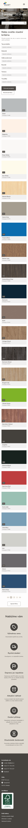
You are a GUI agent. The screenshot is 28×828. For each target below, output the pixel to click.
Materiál (4, 51)
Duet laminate (4, 18)
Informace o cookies (6, 818)
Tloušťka (4, 79)
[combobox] (14, 47)
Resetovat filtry (7, 92)
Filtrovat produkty (8, 88)
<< (8, 597)
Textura (3, 72)
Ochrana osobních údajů (7, 816)
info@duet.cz (11, 763)
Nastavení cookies (6, 821)
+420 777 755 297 (9, 768)
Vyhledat (25, 23)
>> (20, 597)
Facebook (6, 771)
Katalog (12, 18)
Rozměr (3, 65)
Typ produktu (5, 44)
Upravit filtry (14, 604)
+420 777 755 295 (9, 765)
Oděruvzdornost (6, 58)
